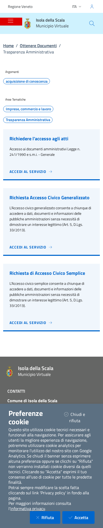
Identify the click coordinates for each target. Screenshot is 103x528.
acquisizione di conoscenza (27, 81)
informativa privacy (27, 508)
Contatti (16, 391)
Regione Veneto (20, 6)
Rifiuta (50, 517)
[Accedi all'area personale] (92, 6)
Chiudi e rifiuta (81, 417)
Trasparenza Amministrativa (28, 120)
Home (8, 45)
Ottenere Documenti (38, 45)
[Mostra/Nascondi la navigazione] (10, 21)
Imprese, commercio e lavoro (28, 109)
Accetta (84, 517)
